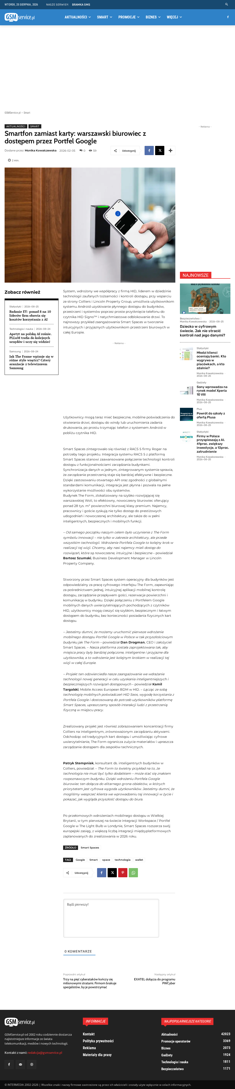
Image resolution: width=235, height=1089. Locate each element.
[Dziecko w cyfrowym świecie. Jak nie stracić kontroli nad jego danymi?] (205, 299)
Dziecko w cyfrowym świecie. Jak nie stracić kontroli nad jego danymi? (202, 330)
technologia (123, 859)
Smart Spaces (90, 847)
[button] (226, 4)
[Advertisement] (117, 65)
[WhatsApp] (133, 872)
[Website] (31, 1064)
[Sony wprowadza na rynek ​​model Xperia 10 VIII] (186, 387)
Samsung (15, 351)
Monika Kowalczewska (40, 150)
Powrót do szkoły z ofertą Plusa (211, 415)
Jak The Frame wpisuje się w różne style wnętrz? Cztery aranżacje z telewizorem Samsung (31, 362)
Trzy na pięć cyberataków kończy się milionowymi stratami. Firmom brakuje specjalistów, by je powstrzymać (89, 983)
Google (80, 859)
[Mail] (20, 1064)
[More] (170, 150)
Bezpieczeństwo (189, 318)
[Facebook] (227, 17)
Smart (27, 112)
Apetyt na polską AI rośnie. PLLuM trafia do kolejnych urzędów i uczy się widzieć (30, 338)
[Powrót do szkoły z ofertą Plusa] (186, 414)
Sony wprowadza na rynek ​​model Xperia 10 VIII (212, 391)
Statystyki (15, 306)
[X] (159, 150)
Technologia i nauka (21, 329)
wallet (139, 859)
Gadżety (201, 382)
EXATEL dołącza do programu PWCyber (154, 981)
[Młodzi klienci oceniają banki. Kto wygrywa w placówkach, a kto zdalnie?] (186, 353)
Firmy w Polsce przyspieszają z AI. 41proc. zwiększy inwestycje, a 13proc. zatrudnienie (213, 444)
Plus (199, 409)
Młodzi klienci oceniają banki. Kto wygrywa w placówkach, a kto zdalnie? (211, 360)
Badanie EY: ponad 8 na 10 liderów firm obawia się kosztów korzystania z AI (30, 315)
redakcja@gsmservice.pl (45, 1053)
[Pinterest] (122, 872)
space (106, 859)
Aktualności (15, 126)
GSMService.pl (13, 112)
